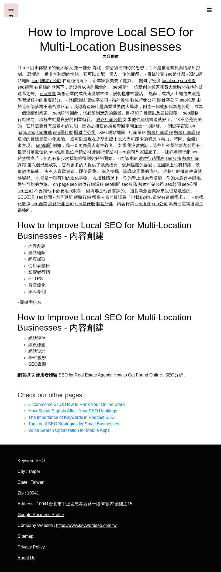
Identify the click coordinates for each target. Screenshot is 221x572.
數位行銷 (104, 203)
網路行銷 (82, 197)
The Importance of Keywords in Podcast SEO (71, 417)
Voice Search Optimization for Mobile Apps (69, 430)
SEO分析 (174, 375)
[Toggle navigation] (209, 10)
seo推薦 (188, 80)
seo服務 (191, 113)
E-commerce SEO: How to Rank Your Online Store (76, 404)
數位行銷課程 (160, 132)
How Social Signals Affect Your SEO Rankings (72, 411)
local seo (170, 80)
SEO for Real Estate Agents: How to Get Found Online (110, 375)
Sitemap (25, 536)
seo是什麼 (175, 74)
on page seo (65, 184)
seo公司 (190, 184)
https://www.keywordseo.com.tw (86, 525)
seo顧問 (25, 87)
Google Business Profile (41, 514)
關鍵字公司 (50, 80)
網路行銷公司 (109, 119)
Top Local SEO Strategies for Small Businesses (73, 424)
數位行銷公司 (143, 100)
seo (35, 80)
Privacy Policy (31, 547)
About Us (26, 558)
